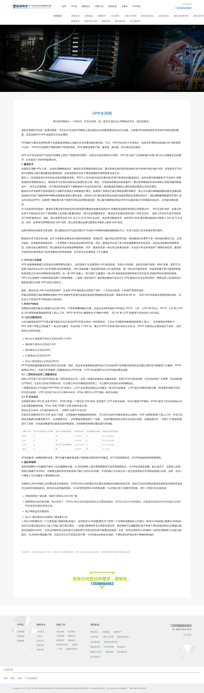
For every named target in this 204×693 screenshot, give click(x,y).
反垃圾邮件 (135, 20)
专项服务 (21, 636)
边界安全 (40, 640)
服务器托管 (198, 15)
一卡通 (59, 648)
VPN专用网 (109, 646)
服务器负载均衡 (181, 15)
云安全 (39, 636)
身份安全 (40, 649)
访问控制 (115, 15)
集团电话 (60, 640)
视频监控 (72, 635)
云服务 (124, 6)
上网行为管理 (130, 15)
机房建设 (72, 631)
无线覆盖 (89, 15)
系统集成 (112, 6)
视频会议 (72, 640)
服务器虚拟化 (147, 15)
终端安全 (40, 645)
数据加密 (106, 20)
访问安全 (40, 631)
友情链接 (8, 669)
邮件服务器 (120, 20)
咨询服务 (21, 640)
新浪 (20, 678)
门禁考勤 (60, 635)
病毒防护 (102, 15)
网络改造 (75, 15)
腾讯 (13, 678)
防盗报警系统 (72, 648)
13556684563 (183, 8)
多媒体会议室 (62, 644)
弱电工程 (99, 6)
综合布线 (60, 631)
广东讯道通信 (31, 678)
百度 (6, 678)
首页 (64, 6)
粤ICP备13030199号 (137, 688)
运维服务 (21, 631)
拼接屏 (75, 644)
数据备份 (75, 20)
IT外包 (74, 6)
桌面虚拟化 (164, 15)
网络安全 (86, 6)
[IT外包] (32, 8)
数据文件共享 (91, 20)
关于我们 (136, 6)
